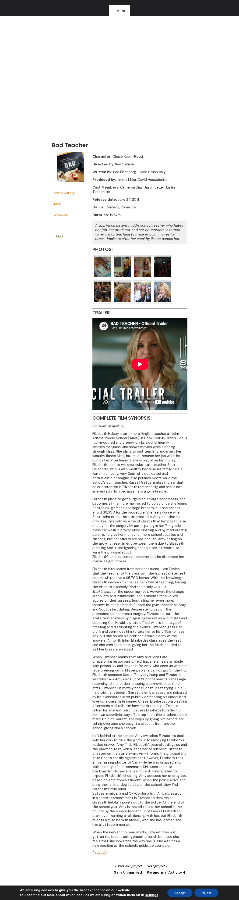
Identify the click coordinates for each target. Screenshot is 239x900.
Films (59, 236)
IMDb (57, 204)
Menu (121, 11)
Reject (206, 893)
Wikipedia (61, 215)
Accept (180, 893)
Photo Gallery (64, 193)
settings (151, 895)
